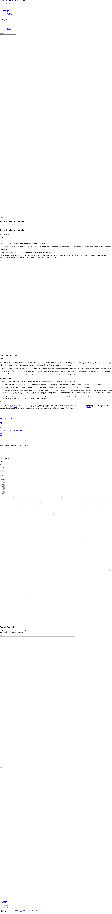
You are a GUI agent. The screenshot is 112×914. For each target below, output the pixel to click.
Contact (6, 24)
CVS (15, 407)
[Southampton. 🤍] (56, 504)
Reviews (6, 22)
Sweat (8, 11)
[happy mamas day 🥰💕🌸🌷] (72, 504)
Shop (5, 21)
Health (5, 904)
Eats (8, 16)
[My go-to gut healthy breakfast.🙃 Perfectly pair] (24, 504)
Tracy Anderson (78, 374)
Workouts (6, 907)
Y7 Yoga (97, 371)
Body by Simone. (89, 374)
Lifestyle (9, 14)
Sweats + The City (5, 3)
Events (9, 18)
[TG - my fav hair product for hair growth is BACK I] (40, 504)
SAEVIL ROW (13, 912)
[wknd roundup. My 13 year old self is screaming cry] (8, 504)
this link (89, 407)
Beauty (9, 13)
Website (2, 467)
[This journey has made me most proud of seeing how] (104, 504)
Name (2, 461)
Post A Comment (4, 458)
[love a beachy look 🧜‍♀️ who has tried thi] (88, 504)
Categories (6, 10)
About (5, 19)
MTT (20, 912)
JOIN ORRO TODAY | (13, 0)
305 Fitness (62, 374)
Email (2, 464)
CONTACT (23, 910)
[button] (0, 427)
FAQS (9, 29)
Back (1, 474)
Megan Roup (69, 374)
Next (1, 475)
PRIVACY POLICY (34, 910)
